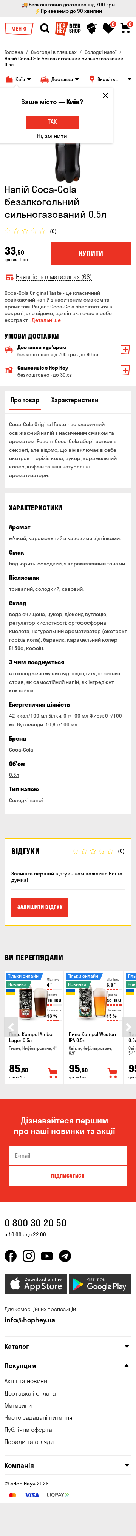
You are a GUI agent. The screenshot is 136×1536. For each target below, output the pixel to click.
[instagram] (29, 1256)
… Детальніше (44, 320)
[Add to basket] (53, 1073)
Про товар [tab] (25, 400)
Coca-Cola (21, 749)
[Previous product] (11, 1027)
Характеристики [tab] (75, 400)
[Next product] (129, 1027)
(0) (53, 231)
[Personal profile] (92, 28)
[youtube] (47, 1256)
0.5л (14, 775)
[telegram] (65, 1256)
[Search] (45, 28)
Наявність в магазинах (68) (54, 276)
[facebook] (11, 1256)
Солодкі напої (26, 800)
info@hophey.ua (30, 1320)
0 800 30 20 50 (35, 1223)
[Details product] (34, 999)
